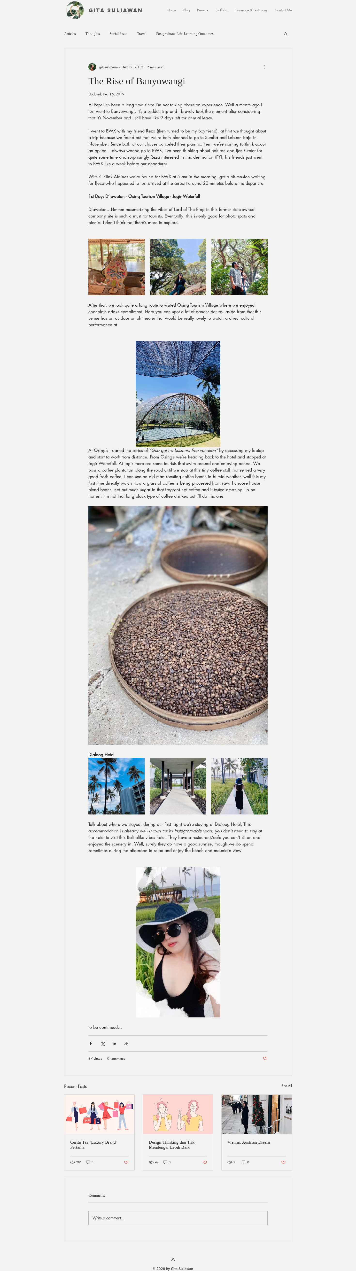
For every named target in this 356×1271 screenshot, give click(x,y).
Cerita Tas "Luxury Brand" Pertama (93, 1145)
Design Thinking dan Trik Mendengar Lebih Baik (171, 1145)
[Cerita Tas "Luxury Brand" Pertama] (99, 1114)
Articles (70, 34)
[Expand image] (116, 267)
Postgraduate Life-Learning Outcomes (185, 34)
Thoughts (92, 34)
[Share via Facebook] (90, 1043)
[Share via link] (126, 1043)
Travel (142, 34)
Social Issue (118, 34)
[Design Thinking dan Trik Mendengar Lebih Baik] (178, 1114)
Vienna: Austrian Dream (248, 1142)
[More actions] (265, 67)
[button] (285, 34)
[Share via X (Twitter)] (102, 1043)
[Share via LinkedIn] (114, 1043)
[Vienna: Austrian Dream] (257, 1114)
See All (287, 1085)
